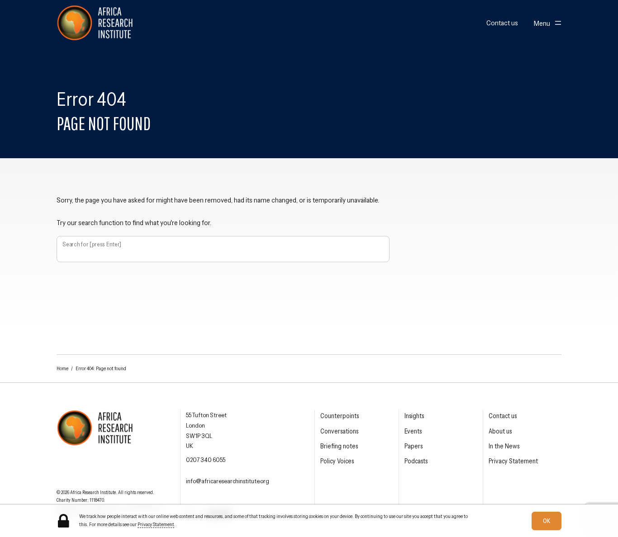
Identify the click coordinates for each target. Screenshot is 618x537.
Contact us (502, 23)
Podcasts (416, 461)
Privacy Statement (513, 461)
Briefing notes (339, 446)
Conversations (339, 431)
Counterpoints (339, 416)
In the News (504, 446)
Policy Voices (337, 461)
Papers (413, 446)
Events (413, 431)
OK (546, 520)
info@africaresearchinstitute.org (227, 481)
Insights (414, 416)
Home (62, 368)
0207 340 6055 (205, 460)
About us (500, 431)
